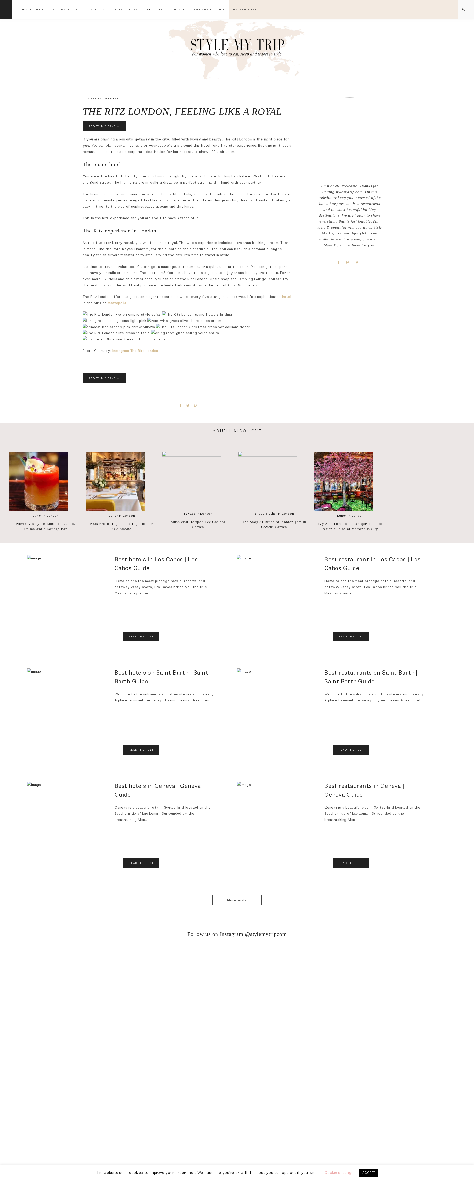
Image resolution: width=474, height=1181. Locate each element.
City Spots (91, 98)
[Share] (180, 405)
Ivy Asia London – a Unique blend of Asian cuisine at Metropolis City (350, 526)
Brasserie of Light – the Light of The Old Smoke (121, 526)
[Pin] (194, 405)
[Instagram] (350, 262)
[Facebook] (340, 262)
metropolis (117, 303)
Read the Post (141, 636)
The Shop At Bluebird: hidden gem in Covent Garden (274, 524)
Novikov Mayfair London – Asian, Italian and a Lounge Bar (45, 526)
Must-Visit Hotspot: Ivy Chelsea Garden (198, 524)
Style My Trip (237, 49)
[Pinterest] (359, 262)
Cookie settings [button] (339, 1172)
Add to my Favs (103, 126)
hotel (286, 297)
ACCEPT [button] (368, 1173)
